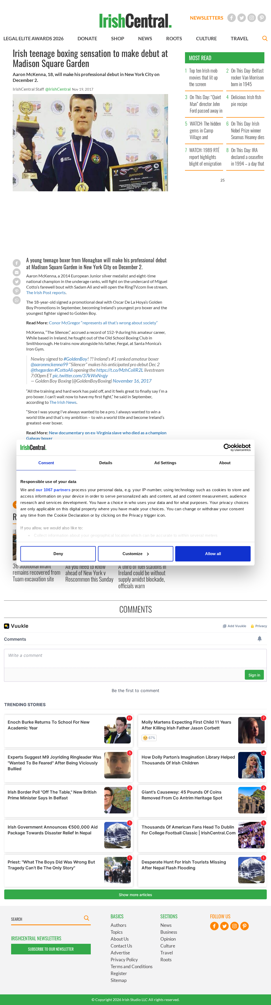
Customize (132, 553)
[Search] (265, 39)
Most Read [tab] (200, 58)
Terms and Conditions (131, 966)
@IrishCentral (58, 88)
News (165, 925)
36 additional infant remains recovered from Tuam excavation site (36, 572)
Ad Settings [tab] (165, 463)
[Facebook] (231, 18)
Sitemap (119, 980)
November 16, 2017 (132, 381)
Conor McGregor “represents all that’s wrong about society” (103, 322)
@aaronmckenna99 (49, 364)
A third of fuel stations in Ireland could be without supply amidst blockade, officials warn (142, 576)
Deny (58, 553)
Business (168, 932)
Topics (117, 932)
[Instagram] (251, 18)
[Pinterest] (262, 18)
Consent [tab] (46, 463)
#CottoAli (63, 370)
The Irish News (62, 402)
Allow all (213, 553)
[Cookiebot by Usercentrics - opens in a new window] (227, 447)
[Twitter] (241, 18)
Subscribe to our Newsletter (51, 949)
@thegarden (42, 370)
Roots (165, 959)
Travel (166, 952)
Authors (118, 925)
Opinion (168, 939)
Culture (167, 946)
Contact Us (121, 946)
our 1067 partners (53, 490)
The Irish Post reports (46, 292)
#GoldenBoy (75, 359)
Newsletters (206, 18)
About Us (120, 939)
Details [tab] (105, 463)
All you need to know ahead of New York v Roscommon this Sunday (89, 572)
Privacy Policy (124, 959)
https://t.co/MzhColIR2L (119, 370)
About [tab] (225, 463)
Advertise (120, 952)
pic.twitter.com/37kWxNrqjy (80, 375)
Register (119, 973)
